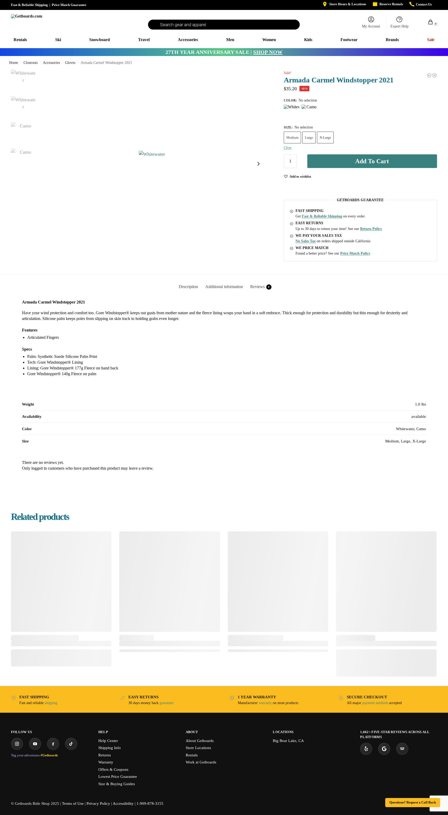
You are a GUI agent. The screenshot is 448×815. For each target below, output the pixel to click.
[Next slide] (258, 163)
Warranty (105, 762)
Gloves (70, 63)
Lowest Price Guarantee (117, 776)
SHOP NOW (267, 52)
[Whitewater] (291, 112)
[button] (427, 22)
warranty (265, 703)
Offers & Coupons (113, 769)
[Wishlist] (103, 539)
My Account (371, 26)
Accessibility (123, 803)
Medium (292, 137)
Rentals (192, 755)
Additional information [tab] (224, 286)
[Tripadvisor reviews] (402, 749)
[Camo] (309, 112)
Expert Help (399, 26)
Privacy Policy (98, 803)
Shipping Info (109, 748)
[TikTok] (71, 744)
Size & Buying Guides (116, 784)
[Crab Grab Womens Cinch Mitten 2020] (429, 75)
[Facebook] (53, 744)
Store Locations (198, 748)
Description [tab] (188, 286)
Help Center (108, 741)
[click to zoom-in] (152, 164)
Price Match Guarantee (69, 5)
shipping (51, 703)
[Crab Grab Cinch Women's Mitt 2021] (434, 75)
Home (13, 63)
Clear (287, 147)
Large (309, 137)
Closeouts (31, 63)
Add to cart (372, 161)
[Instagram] (17, 744)
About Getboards (200, 741)
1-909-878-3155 (150, 803)
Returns (104, 755)
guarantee (167, 703)
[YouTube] (35, 744)
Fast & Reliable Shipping (29, 5)
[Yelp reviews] (366, 749)
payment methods (375, 703)
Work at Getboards (201, 762)
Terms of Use (73, 803)
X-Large (325, 137)
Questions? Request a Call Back (412, 802)
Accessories (51, 63)
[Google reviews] (384, 749)
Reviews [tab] (260, 286)
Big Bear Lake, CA (288, 741)
